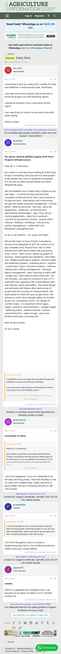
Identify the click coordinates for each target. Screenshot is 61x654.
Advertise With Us (25, 648)
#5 (55, 578)
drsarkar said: (12, 444)
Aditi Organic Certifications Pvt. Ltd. (30, 494)
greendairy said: (14, 521)
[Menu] (7, 16)
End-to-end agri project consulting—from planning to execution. (31, 130)
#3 (55, 430)
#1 (55, 79)
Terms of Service (12, 651)
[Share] (51, 79)
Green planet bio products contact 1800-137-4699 (31, 604)
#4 (55, 515)
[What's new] (49, 15)
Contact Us (10, 648)
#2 (55, 151)
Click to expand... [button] (30, 399)
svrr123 (10, 62)
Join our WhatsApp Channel (36, 47)
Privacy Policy (27, 651)
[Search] (54, 15)
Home (38, 651)
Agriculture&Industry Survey (30, 409)
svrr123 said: (12, 374)
